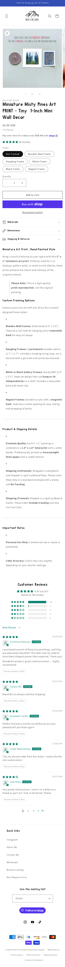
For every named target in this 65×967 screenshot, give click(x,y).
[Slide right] (40, 94)
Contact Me (13, 854)
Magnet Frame (36, 168)
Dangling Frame (15, 161)
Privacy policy (17, 955)
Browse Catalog (15, 869)
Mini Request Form (17, 877)
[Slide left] (25, 94)
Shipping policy (50, 955)
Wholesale (12, 862)
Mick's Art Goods (19, 950)
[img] (10, 637)
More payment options (32, 212)
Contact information (34, 960)
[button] (6, 16)
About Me (12, 847)
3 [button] (33, 810)
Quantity (6, 176)
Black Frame (13, 168)
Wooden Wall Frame (39, 154)
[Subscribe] (49, 898)
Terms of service (33, 955)
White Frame (39, 161)
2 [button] (28, 810)
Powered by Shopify (36, 950)
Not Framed (13, 154)
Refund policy (54, 950)
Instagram (12, 839)
